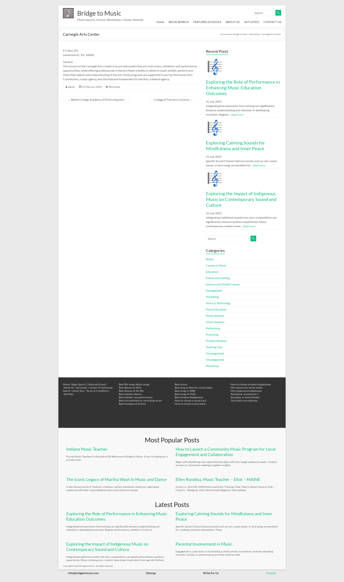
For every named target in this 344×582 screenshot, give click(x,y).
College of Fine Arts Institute (173, 99)
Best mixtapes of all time (132, 403)
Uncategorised (215, 353)
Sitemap (151, 573)
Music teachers (215, 322)
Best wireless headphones (189, 397)
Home (160, 22)
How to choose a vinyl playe (190, 403)
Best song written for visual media (193, 387)
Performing (213, 328)
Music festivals (215, 315)
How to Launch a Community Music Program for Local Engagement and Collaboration (226, 451)
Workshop (114, 86)
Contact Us (95, 387)
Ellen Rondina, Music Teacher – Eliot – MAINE (218, 479)
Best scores (181, 384)
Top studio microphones (244, 400)
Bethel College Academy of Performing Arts (96, 99)
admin (71, 86)
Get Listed (81, 387)
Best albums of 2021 (130, 387)
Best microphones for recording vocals (140, 400)
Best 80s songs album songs (134, 384)
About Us (68, 387)
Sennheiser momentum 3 (244, 394)
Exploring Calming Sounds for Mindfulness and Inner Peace (235, 145)
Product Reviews (216, 340)
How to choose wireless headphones (251, 384)
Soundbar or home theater (245, 397)
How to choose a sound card (190, 400)
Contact (271, 573)
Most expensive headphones (246, 390)
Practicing (212, 334)
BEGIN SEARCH (179, 22)
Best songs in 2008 (185, 390)
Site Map (68, 394)
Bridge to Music (99, 13)
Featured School (97, 384)
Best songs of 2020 (185, 394)
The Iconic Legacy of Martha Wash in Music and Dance (116, 479)
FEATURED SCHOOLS (207, 22)
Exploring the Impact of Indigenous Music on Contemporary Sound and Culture (241, 199)
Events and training (218, 278)
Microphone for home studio (247, 387)
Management (214, 290)
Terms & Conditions (97, 390)
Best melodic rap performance (135, 397)
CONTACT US (272, 22)
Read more (237, 114)
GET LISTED (251, 22)
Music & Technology (218, 303)
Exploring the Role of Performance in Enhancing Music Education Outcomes (243, 87)
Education (212, 271)
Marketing (212, 296)
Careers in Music (216, 265)
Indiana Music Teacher (87, 449)
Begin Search (78, 384)
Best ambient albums (130, 394)
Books (210, 259)
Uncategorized (215, 359)
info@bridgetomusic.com (83, 573)
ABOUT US (233, 22)
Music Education (216, 309)
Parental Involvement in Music (204, 543)
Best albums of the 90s (131, 390)
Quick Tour (78, 390)
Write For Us (211, 573)
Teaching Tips (214, 347)
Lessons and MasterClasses (223, 284)
